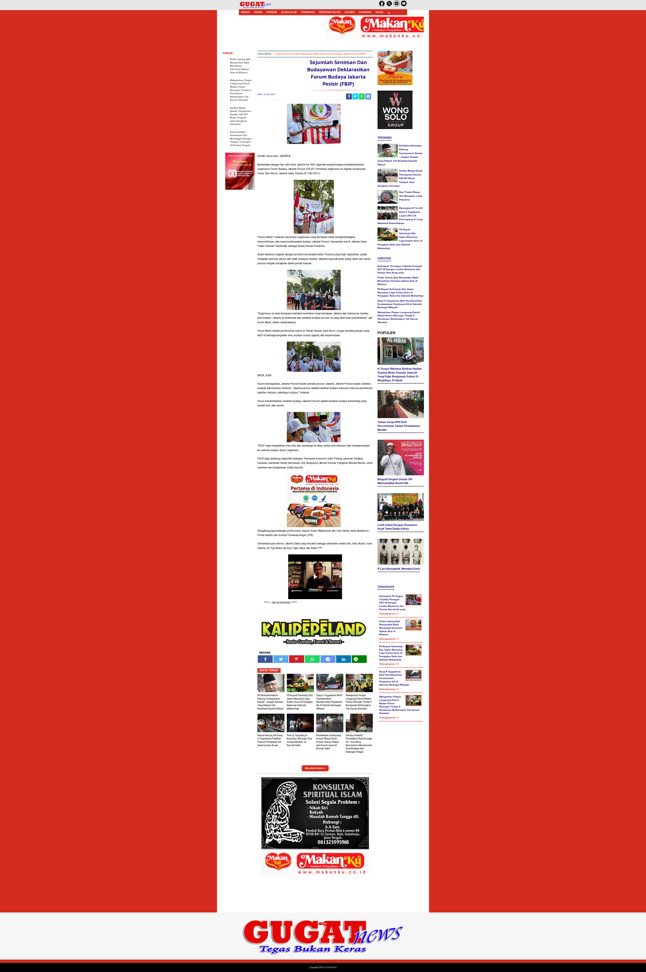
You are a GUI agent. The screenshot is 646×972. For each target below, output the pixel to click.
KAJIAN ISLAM (289, 12)
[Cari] (389, 12)
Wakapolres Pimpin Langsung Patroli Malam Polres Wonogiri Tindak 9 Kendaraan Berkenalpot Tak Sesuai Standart (241, 90)
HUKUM (258, 12)
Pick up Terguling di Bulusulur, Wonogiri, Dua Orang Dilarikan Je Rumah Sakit (299, 740)
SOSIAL (379, 12)
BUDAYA (245, 12)
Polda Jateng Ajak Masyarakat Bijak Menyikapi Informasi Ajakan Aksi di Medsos (240, 66)
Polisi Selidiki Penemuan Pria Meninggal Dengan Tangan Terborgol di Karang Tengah (241, 138)
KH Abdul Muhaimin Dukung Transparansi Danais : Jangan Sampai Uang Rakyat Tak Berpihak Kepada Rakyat (270, 702)
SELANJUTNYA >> (315, 768)
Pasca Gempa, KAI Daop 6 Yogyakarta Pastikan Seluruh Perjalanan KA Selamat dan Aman (270, 740)
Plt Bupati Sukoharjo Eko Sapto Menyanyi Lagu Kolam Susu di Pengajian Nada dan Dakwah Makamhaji (300, 702)
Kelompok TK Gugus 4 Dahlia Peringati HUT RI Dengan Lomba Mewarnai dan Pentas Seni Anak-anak (400, 269)
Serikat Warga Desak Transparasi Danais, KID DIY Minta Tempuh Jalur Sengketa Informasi (400, 178)
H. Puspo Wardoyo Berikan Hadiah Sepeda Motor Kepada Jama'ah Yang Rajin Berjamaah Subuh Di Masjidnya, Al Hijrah (400, 374)
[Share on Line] (359, 659)
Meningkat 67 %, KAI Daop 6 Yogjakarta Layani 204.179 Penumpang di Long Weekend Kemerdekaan (400, 216)
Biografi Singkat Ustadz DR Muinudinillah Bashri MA (395, 481)
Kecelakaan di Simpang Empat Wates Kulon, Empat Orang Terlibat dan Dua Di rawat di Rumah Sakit (328, 742)
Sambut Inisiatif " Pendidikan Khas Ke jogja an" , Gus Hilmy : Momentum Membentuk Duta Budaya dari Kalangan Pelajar (359, 743)
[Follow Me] (389, 6)
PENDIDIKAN (308, 12)
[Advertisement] (323, 948)
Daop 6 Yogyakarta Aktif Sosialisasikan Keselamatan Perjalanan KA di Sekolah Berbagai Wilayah (329, 702)
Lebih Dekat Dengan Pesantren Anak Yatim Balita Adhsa (397, 527)
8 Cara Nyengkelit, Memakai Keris (399, 568)
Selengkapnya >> (389, 613)
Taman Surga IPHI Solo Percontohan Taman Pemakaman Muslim (399, 426)
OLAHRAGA (365, 12)
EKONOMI (271, 12)
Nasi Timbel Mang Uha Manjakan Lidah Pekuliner (411, 196)
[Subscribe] (404, 6)
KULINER (349, 12)
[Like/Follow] (382, 6)
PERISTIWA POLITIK (329, 12)
